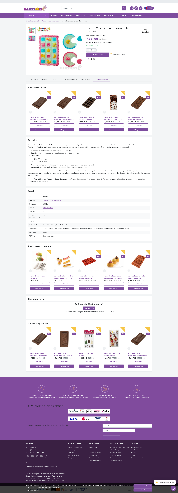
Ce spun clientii (85, 80)
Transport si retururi (74, 458)
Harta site (134, 452)
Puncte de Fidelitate (116, 455)
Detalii (54, 80)
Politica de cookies (107, 485)
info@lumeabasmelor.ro (35, 450)
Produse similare (32, 80)
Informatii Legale (115, 450)
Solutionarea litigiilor (137, 458)
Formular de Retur (95, 460)
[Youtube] (41, 456)
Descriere (44, 80)
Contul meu (93, 447)
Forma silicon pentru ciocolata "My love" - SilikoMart (135, 118)
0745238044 (32, 447)
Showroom (95, 15)
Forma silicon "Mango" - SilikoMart (38, 277)
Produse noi (137, 15)
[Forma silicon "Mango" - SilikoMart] (40, 261)
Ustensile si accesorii (32, 21)
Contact (109, 15)
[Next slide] (148, 112)
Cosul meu (71, 452)
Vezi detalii (39, 125)
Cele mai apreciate (101, 80)
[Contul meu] (136, 8)
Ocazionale (67, 15)
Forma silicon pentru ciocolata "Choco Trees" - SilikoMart (113, 118)
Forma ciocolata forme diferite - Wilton (112, 354)
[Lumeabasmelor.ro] (40, 8)
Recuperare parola (95, 452)
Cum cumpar (72, 450)
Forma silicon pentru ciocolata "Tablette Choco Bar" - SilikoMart (63, 118)
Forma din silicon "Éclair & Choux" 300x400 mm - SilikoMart (63, 277)
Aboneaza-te (111, 437)
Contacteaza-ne (136, 447)
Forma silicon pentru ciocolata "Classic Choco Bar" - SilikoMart (38, 118)
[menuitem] (32, 30)
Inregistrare (92, 450)
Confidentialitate (115, 458)
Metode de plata (73, 455)
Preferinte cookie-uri (33, 490)
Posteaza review (89, 308)
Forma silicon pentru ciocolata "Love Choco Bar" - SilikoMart (64, 355)
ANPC (133, 455)
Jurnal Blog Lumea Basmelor (119, 447)
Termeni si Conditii (116, 452)
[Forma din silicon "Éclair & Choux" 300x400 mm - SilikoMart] (64, 261)
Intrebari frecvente (137, 450)
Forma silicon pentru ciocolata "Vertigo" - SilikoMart (86, 118)
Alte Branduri (48, 208)
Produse (31, 15)
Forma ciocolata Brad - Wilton (87, 354)
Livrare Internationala (75, 447)
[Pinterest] (37, 456)
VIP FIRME (81, 15)
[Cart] (140, 8)
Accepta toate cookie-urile (142, 486)
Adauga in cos (97, 55)
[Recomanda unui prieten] (94, 59)
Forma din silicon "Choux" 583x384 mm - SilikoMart (113, 277)
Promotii (122, 15)
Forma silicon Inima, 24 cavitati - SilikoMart (87, 277)
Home (55, 15)
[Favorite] (132, 8)
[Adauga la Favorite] (48, 93)
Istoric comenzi (94, 455)
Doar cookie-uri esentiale (143, 490)
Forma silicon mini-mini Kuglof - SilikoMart (136, 277)
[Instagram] (32, 456)
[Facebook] (28, 456)
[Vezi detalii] (30, 112)
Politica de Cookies (116, 460)
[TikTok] (46, 456)
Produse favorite (94, 458)
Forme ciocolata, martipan (50, 21)
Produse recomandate (68, 80)
